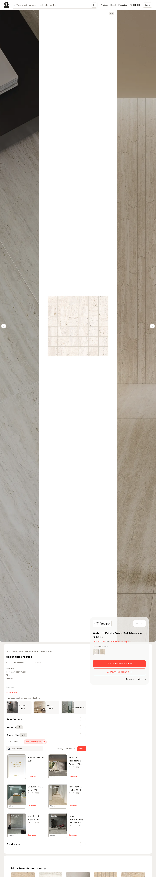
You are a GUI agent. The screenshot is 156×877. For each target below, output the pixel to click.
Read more (11, 692)
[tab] (9, 741)
